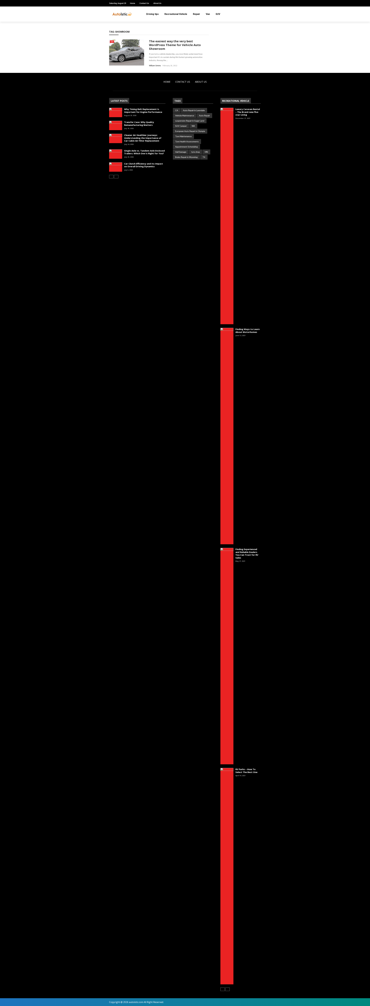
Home (132, 3)
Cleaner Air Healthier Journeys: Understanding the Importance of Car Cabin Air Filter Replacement (142, 138)
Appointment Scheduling (186, 146)
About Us (157, 3)
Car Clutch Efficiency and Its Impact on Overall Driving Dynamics (143, 165)
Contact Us (144, 3)
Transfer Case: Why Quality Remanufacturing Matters (139, 123)
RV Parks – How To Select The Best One (246, 771)
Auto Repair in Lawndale (194, 110)
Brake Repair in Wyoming (186, 157)
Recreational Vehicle (175, 14)
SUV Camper (181, 126)
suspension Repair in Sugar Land (189, 120)
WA (193, 126)
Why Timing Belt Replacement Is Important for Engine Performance (143, 110)
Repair (196, 14)
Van (208, 14)
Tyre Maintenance (183, 136)
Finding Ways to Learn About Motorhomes (247, 330)
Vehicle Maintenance (184, 115)
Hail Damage (180, 152)
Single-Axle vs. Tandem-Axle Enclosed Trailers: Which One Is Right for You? (144, 152)
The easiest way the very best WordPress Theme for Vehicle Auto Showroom (175, 45)
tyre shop (195, 152)
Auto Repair (204, 115)
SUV (218, 14)
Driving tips (152, 14)
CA (176, 110)
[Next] (116, 176)
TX (203, 157)
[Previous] (111, 176)
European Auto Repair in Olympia (190, 131)
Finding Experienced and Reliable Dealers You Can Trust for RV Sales (246, 553)
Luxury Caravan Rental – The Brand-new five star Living (247, 112)
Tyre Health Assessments (187, 141)
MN (206, 152)
